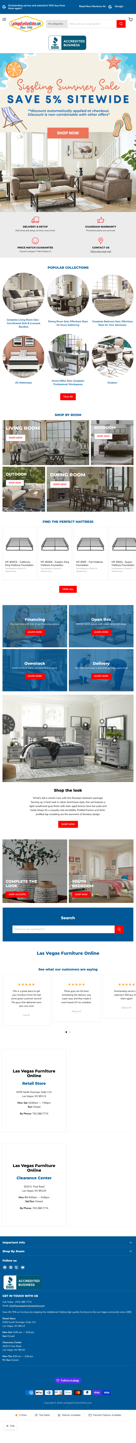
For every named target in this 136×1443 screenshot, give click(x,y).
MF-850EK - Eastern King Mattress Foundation (55, 440)
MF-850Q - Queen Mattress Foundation (123, 440)
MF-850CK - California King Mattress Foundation (19, 440)
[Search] (121, 24)
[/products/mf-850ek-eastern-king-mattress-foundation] (55, 420)
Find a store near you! (101, 127)
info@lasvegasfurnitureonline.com (27, 1182)
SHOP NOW (68, 700)
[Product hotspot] (45, 602)
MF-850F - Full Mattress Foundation (89, 440)
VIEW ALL (68, 465)
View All (68, 273)
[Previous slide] (9, 70)
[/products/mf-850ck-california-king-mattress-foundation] (19, 420)
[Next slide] (127, 70)
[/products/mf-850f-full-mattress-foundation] (90, 420)
